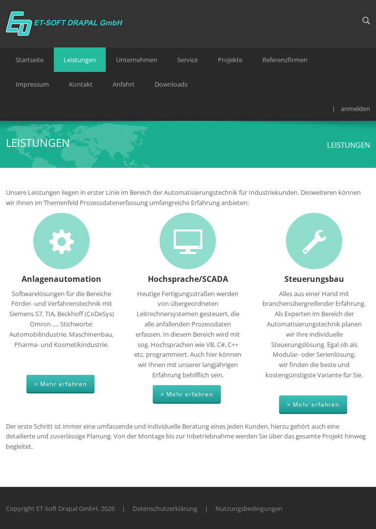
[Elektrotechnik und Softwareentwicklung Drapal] (64, 22)
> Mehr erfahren (60, 384)
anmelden (355, 108)
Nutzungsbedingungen (248, 508)
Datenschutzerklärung (165, 508)
